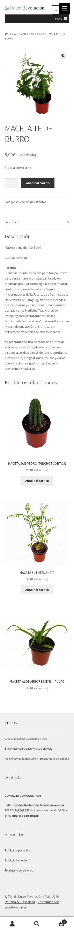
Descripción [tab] (13, 222)
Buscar (37, 924)
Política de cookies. (16, 860)
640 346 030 (22, 810)
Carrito (57, 920)
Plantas (23, 34)
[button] (58, 18)
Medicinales (38, 34)
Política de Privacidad (20, 902)
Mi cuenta (12, 924)
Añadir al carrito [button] (37, 481)
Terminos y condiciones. (19, 870)
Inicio (12, 34)
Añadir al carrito (38, 183)
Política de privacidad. (18, 850)
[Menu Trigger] (64, 8)
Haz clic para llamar (25, 815)
